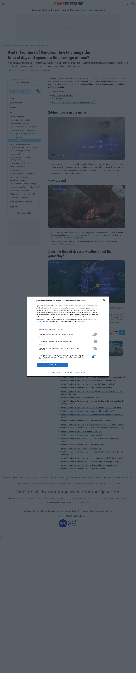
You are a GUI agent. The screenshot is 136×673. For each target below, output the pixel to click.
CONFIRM (53, 365)
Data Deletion (56, 372)
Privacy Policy (80, 372)
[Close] (105, 301)
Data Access (68, 372)
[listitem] (68, 329)
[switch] (94, 334)
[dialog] (68, 337)
